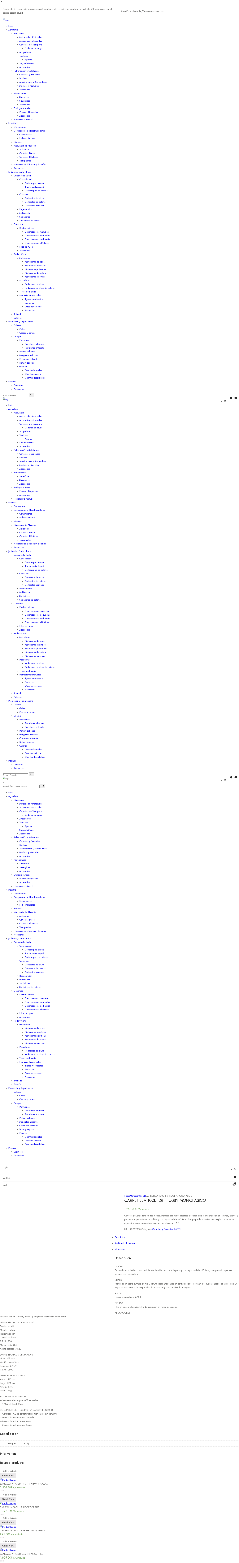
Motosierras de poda (35, 261)
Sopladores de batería (30, 220)
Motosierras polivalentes (36, 269)
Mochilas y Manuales (29, 85)
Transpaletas (25, 160)
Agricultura (13, 29)
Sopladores (24, 216)
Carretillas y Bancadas (29, 74)
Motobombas (20, 93)
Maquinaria (19, 33)
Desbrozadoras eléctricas (37, 243)
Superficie (24, 97)
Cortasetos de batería (35, 201)
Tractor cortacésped (34, 187)
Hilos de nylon (26, 246)
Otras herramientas (33, 306)
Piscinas (12, 381)
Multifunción (24, 213)
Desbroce (18, 224)
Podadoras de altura (34, 284)
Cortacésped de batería (36, 190)
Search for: (8, 786)
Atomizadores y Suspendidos (33, 82)
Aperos (28, 59)
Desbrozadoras (26, 228)
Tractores (23, 56)
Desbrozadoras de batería (37, 239)
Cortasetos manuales (34, 205)
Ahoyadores (25, 52)
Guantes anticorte (33, 374)
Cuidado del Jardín (22, 175)
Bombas (23, 78)
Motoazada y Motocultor (30, 37)
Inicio (10, 26)
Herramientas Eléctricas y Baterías (30, 164)
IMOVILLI (141, 1195)
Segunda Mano (26, 63)
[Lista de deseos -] (229, 399)
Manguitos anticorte (28, 355)
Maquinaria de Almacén (25, 145)
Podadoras (24, 280)
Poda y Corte (20, 254)
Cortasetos (24, 194)
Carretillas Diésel (27, 153)
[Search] (42, 786)
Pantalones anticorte (34, 347)
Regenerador (25, 209)
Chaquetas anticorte (28, 359)
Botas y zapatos (26, 362)
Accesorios (24, 67)
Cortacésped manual (34, 183)
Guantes (23, 366)
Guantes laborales (33, 370)
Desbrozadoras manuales (37, 231)
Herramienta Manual (23, 119)
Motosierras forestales (35, 265)
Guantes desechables (35, 377)
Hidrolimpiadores (27, 138)
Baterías (18, 318)
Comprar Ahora (31, 12)
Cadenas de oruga (33, 48)
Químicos (18, 385)
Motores (18, 142)
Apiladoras (24, 149)
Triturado (18, 314)
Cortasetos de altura (34, 198)
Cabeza (17, 325)
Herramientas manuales (30, 295)
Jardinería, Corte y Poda (19, 172)
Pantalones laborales (34, 344)
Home (127, 1195)
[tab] (122, 1216)
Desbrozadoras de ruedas (37, 235)
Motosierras (24, 258)
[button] (8, 1471)
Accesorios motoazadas (30, 41)
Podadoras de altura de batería (39, 288)
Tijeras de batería (27, 291)
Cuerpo (17, 336)
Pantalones (24, 340)
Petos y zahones (27, 351)
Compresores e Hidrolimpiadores (29, 130)
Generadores (20, 127)
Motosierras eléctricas (35, 276)
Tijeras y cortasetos (34, 299)
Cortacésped (25, 179)
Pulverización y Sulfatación (26, 70)
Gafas (22, 329)
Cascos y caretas (27, 332)
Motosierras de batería (35, 273)
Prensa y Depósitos (28, 112)
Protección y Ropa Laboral (20, 321)
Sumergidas (24, 100)
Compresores (25, 134)
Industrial (12, 123)
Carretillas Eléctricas (28, 157)
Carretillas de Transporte (30, 44)
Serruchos (29, 303)
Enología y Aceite (22, 108)
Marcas (133, 1195)
